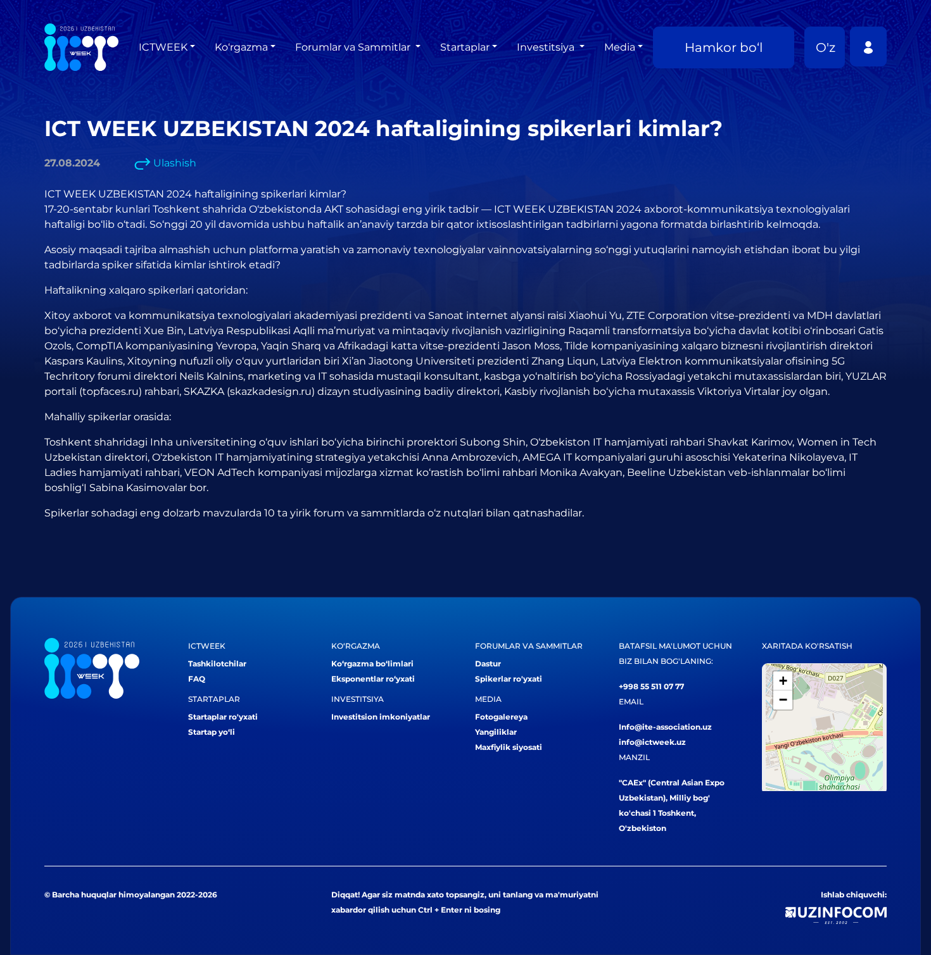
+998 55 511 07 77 (651, 686)
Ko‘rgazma (241, 47)
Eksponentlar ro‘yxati (373, 678)
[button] (782, 680)
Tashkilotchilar (217, 663)
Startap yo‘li (211, 732)
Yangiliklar (496, 732)
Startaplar (465, 47)
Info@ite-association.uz (665, 727)
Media (619, 47)
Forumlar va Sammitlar (354, 47)
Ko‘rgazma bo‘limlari (372, 663)
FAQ (196, 678)
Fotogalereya (501, 716)
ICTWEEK (163, 47)
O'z (825, 47)
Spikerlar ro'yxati (508, 678)
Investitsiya (547, 47)
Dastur (488, 663)
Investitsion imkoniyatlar (380, 716)
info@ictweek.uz (652, 742)
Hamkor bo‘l (724, 47)
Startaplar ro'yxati (223, 716)
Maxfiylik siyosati (508, 747)
